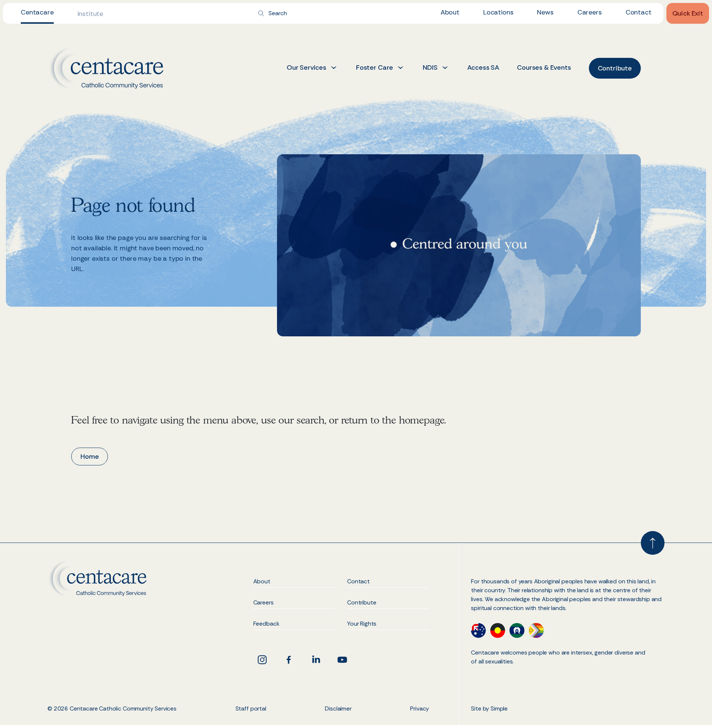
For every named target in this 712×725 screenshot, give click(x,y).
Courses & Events (544, 67)
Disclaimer (338, 708)
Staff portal (250, 708)
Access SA (483, 67)
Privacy (419, 708)
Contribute (361, 603)
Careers (589, 12)
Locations (498, 12)
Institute (90, 13)
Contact (639, 12)
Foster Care (374, 67)
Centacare (37, 12)
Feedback (266, 624)
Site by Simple (489, 708)
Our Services (306, 67)
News (545, 12)
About (450, 12)
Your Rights (361, 624)
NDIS (430, 67)
